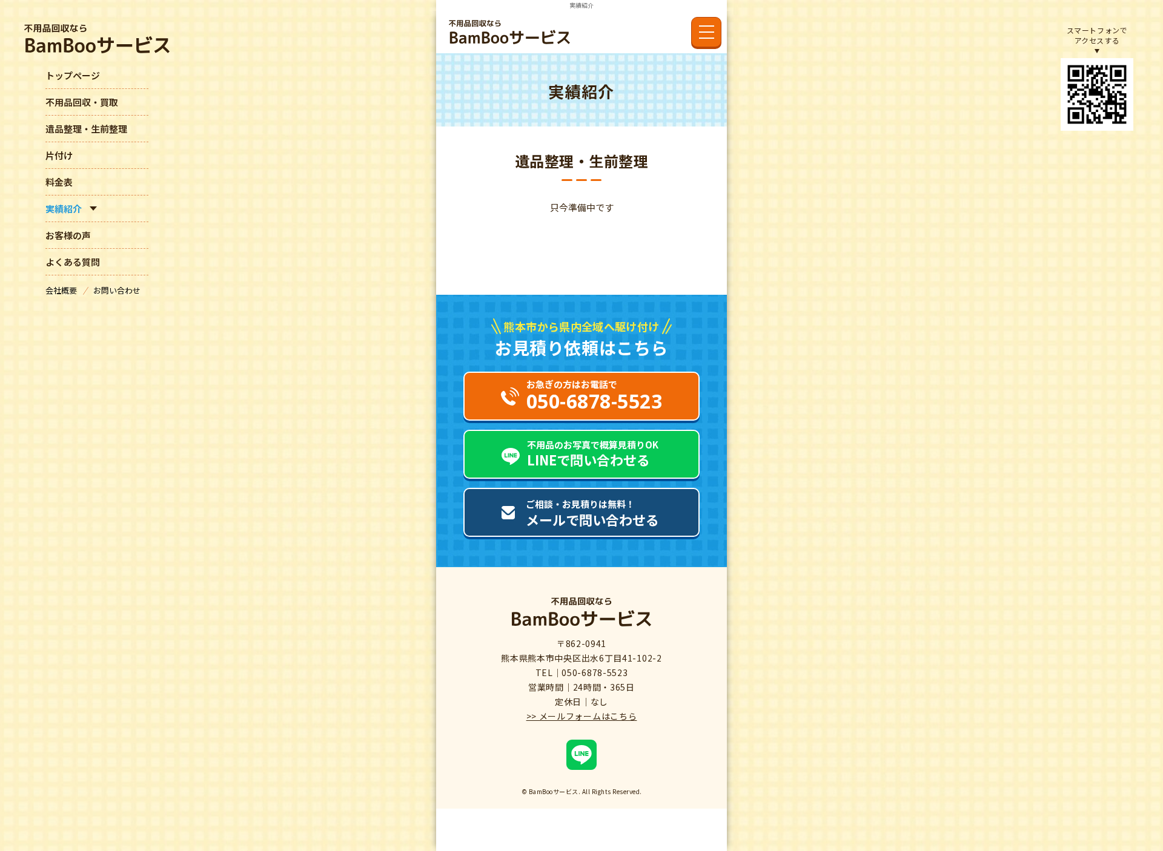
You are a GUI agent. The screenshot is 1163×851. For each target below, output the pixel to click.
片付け (59, 155)
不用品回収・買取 (81, 102)
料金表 (59, 182)
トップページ (72, 75)
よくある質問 (72, 261)
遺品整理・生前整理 (86, 128)
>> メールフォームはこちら (581, 716)
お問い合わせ (117, 290)
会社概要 (62, 290)
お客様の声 (68, 235)
